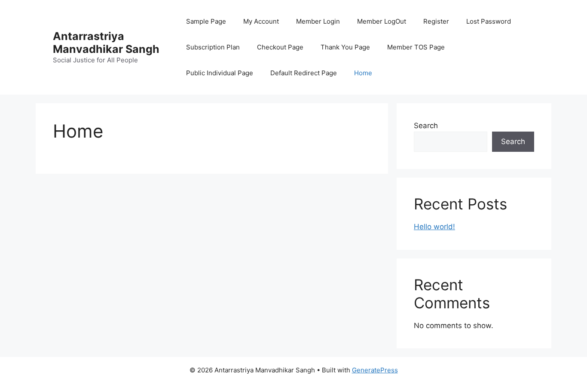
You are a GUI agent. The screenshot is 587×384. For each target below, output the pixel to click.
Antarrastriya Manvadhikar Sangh (106, 42)
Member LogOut (381, 21)
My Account (261, 21)
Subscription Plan (213, 47)
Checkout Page (280, 47)
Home (363, 73)
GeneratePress (375, 370)
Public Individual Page (219, 73)
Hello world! (434, 226)
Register (436, 21)
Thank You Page (345, 47)
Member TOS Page (416, 47)
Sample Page (206, 21)
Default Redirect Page (303, 73)
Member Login (318, 21)
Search (426, 125)
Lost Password (488, 21)
